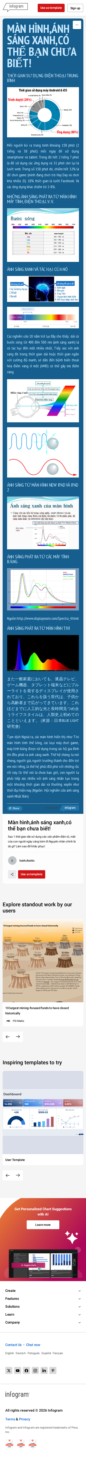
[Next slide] (18, 1037)
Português (34, 1353)
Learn (9, 1314)
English (9, 1353)
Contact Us (13, 1345)
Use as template (51, 7)
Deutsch (21, 1353)
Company (12, 1322)
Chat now (33, 1345)
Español (46, 1353)
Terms (10, 1419)
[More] (77, 25)
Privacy (24, 1419)
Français (58, 1353)
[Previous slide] (8, 1037)
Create (10, 1291)
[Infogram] (15, 8)
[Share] (12, 874)
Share (16, 808)
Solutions (12, 1306)
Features (12, 1298)
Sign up (75, 8)
